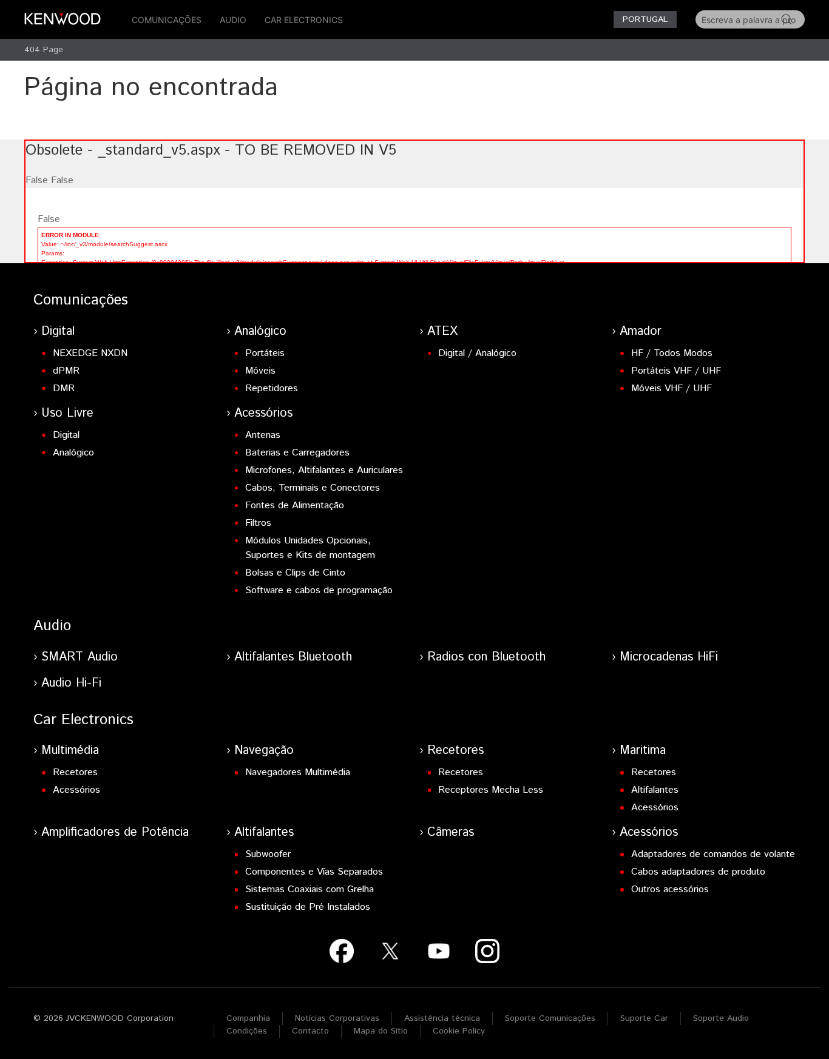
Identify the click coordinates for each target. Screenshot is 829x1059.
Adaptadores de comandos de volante (713, 854)
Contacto (310, 1031)
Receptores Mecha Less (490, 790)
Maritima (643, 750)
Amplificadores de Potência (115, 832)
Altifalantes (654, 790)
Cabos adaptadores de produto (698, 872)
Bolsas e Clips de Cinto (295, 573)
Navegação (264, 750)
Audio (233, 20)
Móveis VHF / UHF (671, 388)
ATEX (442, 331)
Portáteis (265, 353)
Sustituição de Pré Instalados (307, 907)
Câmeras (450, 832)
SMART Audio (79, 657)
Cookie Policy (459, 1031)
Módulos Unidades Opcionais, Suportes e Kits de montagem (310, 548)
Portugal (645, 19)
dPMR (66, 371)
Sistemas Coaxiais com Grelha (309, 889)
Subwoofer (268, 854)
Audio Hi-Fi (71, 683)
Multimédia (70, 750)
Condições (246, 1031)
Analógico (260, 331)
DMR (64, 388)
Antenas (262, 435)
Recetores (75, 772)
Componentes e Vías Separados (314, 872)
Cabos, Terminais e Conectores (312, 488)
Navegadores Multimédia (297, 772)
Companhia (248, 1018)
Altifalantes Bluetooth (293, 657)
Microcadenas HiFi (669, 657)
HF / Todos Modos (671, 353)
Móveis (260, 371)
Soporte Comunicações (550, 1018)
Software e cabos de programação (319, 590)
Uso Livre (67, 413)
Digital (58, 331)
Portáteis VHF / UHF (676, 371)
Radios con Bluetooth (486, 657)
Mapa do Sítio (381, 1031)
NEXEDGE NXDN (90, 353)
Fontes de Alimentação (294, 506)
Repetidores (271, 388)
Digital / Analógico (477, 353)
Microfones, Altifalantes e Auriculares (324, 470)
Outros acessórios (670, 889)
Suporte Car (644, 1018)
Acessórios (263, 413)
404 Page (43, 50)
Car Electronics (304, 20)
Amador (641, 331)
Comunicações (166, 20)
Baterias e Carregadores (297, 453)
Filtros (258, 523)
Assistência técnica (442, 1018)
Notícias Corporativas (337, 1018)
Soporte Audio (721, 1018)
